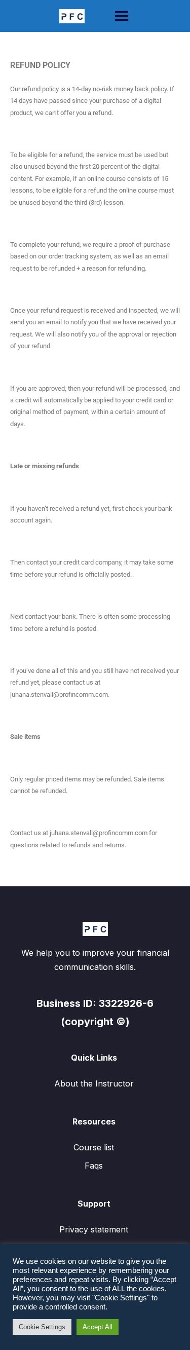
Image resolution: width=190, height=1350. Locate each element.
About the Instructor (94, 1083)
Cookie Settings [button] (42, 1327)
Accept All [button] (97, 1327)
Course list (93, 1147)
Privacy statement (93, 1229)
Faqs (94, 1165)
